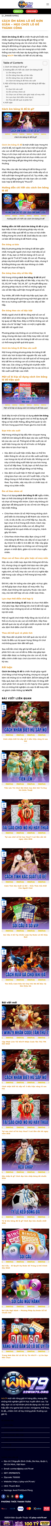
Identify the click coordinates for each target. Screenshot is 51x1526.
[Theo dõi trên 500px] (21, 1496)
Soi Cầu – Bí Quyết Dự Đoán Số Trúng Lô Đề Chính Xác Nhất (24, 1267)
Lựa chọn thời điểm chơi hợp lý (21, 97)
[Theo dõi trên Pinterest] (17, 1496)
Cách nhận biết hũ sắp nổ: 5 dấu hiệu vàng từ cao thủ (25, 740)
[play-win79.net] (25, 4)
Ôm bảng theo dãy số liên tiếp (21, 75)
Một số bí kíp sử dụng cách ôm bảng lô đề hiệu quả (25, 84)
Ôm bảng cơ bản (15, 73)
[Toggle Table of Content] (44, 63)
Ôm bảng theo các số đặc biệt (20, 78)
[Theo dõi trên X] (8, 1496)
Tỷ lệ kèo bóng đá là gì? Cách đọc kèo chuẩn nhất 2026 (24, 1222)
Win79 (10, 55)
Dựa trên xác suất (16, 89)
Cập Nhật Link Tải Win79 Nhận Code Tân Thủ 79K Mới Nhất (24, 1043)
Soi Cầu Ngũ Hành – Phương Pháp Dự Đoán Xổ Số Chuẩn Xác (24, 1311)
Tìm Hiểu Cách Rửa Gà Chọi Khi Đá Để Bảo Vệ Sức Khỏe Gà (25, 985)
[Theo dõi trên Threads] (12, 1496)
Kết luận (9, 102)
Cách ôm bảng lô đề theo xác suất (22, 81)
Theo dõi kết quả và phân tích (20, 100)
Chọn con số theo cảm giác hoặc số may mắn (27, 94)
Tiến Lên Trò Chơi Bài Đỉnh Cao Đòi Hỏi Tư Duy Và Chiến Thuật (25, 789)
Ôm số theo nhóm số (17, 92)
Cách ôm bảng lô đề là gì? (16, 67)
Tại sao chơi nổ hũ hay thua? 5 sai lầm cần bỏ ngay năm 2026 (25, 838)
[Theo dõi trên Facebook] (3, 1496)
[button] (47, 4)
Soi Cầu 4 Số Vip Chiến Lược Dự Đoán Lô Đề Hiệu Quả (25, 936)
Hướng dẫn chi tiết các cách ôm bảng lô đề (23, 70)
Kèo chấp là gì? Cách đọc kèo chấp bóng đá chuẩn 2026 (24, 1177)
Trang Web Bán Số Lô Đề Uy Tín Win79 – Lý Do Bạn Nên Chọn (25, 1356)
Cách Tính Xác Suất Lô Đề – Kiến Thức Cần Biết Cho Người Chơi (25, 887)
